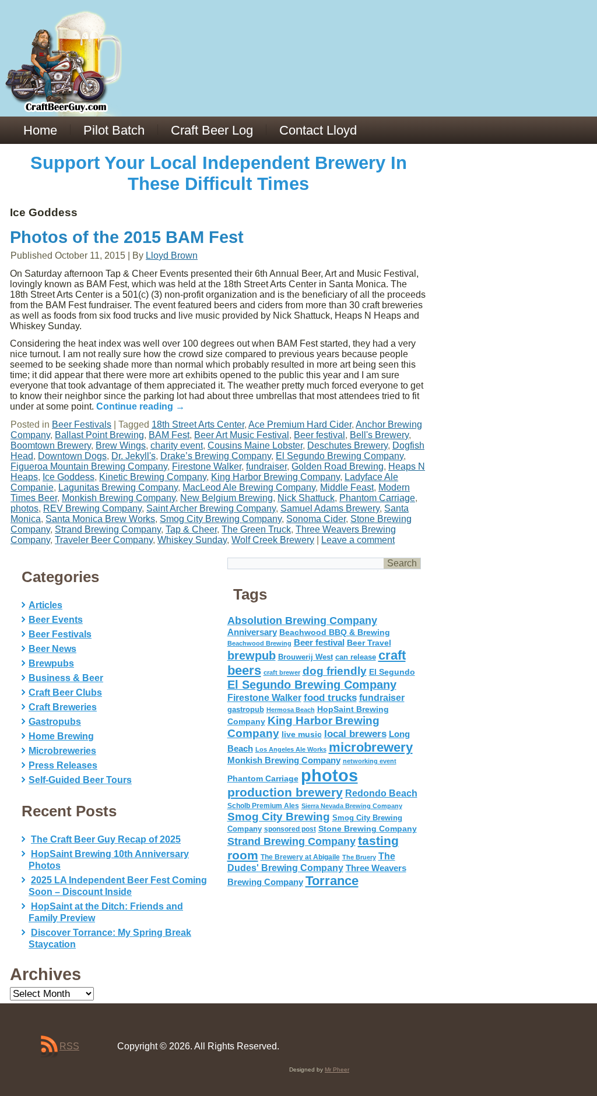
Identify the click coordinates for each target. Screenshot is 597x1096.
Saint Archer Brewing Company (211, 508)
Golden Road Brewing (338, 466)
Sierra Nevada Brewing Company (351, 805)
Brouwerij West (305, 657)
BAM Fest (169, 435)
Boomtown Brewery (50, 445)
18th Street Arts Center (198, 424)
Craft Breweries (63, 707)
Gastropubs (55, 722)
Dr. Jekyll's (133, 456)
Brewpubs (51, 663)
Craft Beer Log (212, 130)
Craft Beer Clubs (65, 692)
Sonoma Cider (316, 519)
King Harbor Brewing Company (275, 477)
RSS (69, 1046)
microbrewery (371, 747)
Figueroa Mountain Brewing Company (88, 466)
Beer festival (319, 435)
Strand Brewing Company (108, 529)
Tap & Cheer (191, 529)
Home (40, 130)
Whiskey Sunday (192, 540)
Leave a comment (358, 540)
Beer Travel (369, 642)
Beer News (52, 649)
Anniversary (252, 632)
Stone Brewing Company (367, 828)
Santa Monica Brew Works (100, 519)
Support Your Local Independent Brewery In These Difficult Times (218, 173)
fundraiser (266, 466)
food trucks (330, 697)
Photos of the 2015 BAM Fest (127, 237)
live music (302, 734)
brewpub (251, 655)
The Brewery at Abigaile (300, 857)
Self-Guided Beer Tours (80, 780)
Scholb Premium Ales (263, 806)
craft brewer (282, 672)
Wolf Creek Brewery (272, 540)
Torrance (332, 880)
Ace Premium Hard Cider (300, 424)
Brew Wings (121, 445)
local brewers (355, 733)
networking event (369, 760)
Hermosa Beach (290, 709)
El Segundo (392, 672)
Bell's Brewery (379, 435)
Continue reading (140, 406)
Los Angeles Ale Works (290, 749)
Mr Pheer (337, 1069)
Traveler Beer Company (104, 540)
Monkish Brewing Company (118, 498)
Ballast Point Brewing (99, 435)
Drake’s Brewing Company (215, 456)
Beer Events (56, 620)
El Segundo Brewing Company (339, 456)
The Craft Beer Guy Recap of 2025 (106, 839)
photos (24, 508)
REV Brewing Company (92, 508)
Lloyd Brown (172, 255)
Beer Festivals (81, 424)
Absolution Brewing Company (302, 620)
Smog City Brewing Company (221, 519)
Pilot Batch (114, 130)
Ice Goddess (68, 477)
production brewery (285, 792)
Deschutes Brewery (347, 445)
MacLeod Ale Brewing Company (248, 487)
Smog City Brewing (278, 816)
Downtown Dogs (72, 456)
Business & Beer (66, 678)
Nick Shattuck (306, 498)
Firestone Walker (206, 466)
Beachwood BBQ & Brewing (334, 632)
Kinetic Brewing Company (152, 477)
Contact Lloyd (318, 130)
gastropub (245, 709)
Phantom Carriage (377, 498)
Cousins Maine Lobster (255, 445)
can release (355, 657)
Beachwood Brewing (259, 643)
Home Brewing (61, 736)
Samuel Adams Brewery (330, 508)
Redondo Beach (381, 793)
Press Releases (63, 765)
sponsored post (290, 829)
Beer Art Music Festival (241, 435)
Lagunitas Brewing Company (118, 487)
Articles (45, 605)
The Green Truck (256, 529)
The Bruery (359, 857)
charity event (176, 445)
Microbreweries (62, 751)
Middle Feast (347, 487)
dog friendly (335, 671)
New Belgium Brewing (226, 498)
